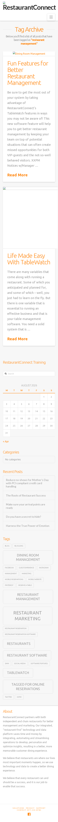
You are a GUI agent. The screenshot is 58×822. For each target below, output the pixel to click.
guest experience (26, 568)
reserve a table (25, 585)
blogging (19, 546)
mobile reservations (14, 579)
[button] (51, 17)
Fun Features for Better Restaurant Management (27, 73)
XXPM (19, 697)
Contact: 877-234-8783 (29, 810)
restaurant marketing (27, 615)
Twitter (8, 697)
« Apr (6, 441)
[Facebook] (29, 814)
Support (40, 808)
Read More (17, 175)
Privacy (30, 808)
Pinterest (9, 585)
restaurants (18, 643)
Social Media (20, 663)
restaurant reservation (15, 628)
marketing (26, 573)
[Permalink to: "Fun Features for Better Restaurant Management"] (29, 54)
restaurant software (27, 655)
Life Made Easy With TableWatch (28, 259)
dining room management (28, 557)
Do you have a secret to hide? (23, 516)
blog (7, 546)
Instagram (44, 568)
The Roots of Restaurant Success (26, 495)
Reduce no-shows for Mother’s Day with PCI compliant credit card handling (27, 483)
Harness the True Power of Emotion (27, 525)
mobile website (34, 579)
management (11, 573)
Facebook (9, 568)
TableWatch (18, 673)
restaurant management (28, 597)
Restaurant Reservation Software (20, 634)
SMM (7, 663)
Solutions (18, 808)
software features (39, 663)
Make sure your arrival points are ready (25, 506)
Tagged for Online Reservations (28, 687)
